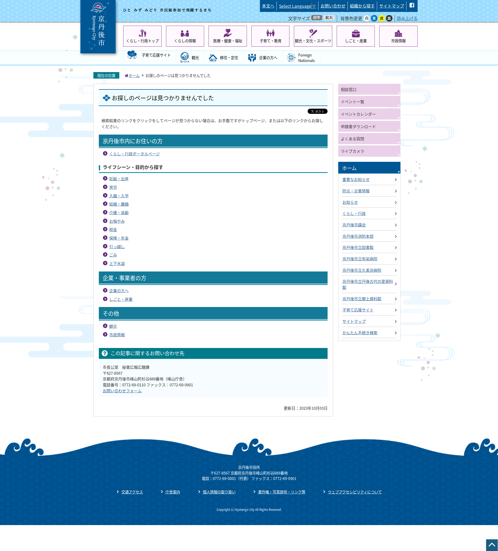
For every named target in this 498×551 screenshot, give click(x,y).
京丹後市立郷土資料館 (361, 298)
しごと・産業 (356, 40)
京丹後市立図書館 (358, 247)
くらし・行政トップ (142, 40)
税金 (113, 229)
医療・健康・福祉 (227, 40)
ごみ (113, 254)
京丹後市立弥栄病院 (359, 258)
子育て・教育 (270, 40)
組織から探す (362, 6)
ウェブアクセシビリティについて (355, 491)
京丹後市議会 (354, 224)
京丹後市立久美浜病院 (361, 270)
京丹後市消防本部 (358, 236)
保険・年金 (119, 238)
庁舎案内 (172, 491)
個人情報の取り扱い (219, 491)
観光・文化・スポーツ (313, 40)
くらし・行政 (354, 213)
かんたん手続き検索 (359, 332)
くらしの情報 (185, 40)
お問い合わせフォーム (122, 390)
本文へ (268, 6)
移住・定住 (229, 57)
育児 (113, 187)
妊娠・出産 (119, 178)
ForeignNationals (306, 57)
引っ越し (117, 246)
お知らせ (350, 202)
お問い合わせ (333, 6)
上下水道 (117, 263)
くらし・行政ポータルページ (134, 153)
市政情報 (398, 40)
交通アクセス (132, 491)
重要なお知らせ (356, 179)
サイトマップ (391, 6)
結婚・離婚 (119, 204)
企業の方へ (268, 57)
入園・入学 (119, 195)
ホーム (134, 75)
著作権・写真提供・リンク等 (281, 491)
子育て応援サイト (156, 55)
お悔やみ (117, 221)
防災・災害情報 (356, 190)
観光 (195, 57)
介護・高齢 (119, 212)
